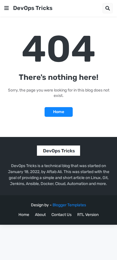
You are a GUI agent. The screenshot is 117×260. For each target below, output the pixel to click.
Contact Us (61, 214)
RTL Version (88, 214)
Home (58, 111)
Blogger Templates (69, 205)
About (40, 214)
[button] (6, 8)
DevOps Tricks (33, 8)
